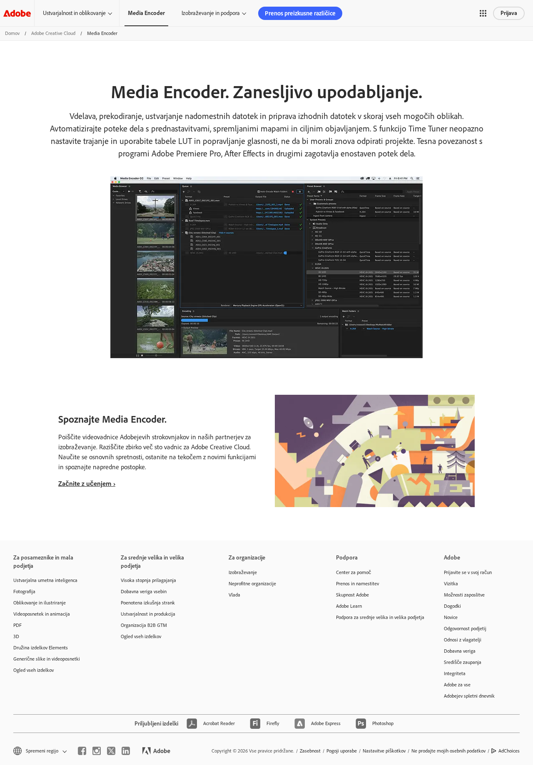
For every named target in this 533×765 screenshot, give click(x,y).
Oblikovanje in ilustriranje (39, 603)
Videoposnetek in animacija (41, 614)
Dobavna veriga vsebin (144, 591)
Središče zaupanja (462, 662)
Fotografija (24, 591)
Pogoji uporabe (341, 751)
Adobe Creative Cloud (53, 33)
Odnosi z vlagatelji (462, 640)
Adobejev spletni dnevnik (469, 696)
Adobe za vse (457, 685)
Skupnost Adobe (352, 595)
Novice (451, 617)
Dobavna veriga (460, 651)
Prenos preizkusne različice (300, 13)
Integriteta (455, 673)
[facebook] (82, 751)
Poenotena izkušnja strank (148, 603)
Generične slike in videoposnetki (46, 659)
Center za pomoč (353, 572)
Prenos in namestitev (357, 584)
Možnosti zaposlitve (464, 595)
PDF (17, 625)
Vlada (234, 595)
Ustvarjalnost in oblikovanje (74, 13)
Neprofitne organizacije (252, 584)
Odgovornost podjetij (465, 628)
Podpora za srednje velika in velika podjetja (377, 617)
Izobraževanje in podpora (211, 13)
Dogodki (452, 606)
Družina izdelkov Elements (40, 648)
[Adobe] (17, 13)
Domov (12, 33)
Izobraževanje (243, 572)
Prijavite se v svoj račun (468, 572)
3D (16, 636)
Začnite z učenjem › (86, 484)
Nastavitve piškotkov (384, 751)
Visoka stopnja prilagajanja (148, 580)
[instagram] (96, 751)
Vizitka (451, 584)
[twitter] (111, 751)
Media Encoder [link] (146, 13)
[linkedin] (126, 751)
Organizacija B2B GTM (144, 625)
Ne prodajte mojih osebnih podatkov (448, 751)
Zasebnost (310, 751)
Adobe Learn (349, 606)
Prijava (509, 13)
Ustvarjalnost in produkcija (148, 614)
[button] (483, 13)
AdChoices (509, 751)
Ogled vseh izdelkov (33, 670)
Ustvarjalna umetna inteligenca (45, 580)
